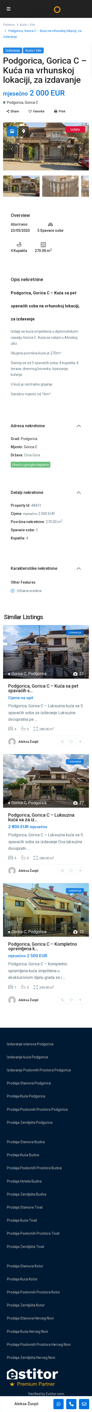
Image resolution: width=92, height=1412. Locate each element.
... (36, 719)
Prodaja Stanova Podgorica (29, 1083)
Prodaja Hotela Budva (24, 1181)
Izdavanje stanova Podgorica (30, 1044)
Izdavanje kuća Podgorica (27, 1057)
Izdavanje (13, 50)
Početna (9, 25)
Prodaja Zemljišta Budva (26, 1194)
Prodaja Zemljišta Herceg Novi (31, 1358)
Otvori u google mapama (30, 465)
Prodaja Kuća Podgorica (26, 1096)
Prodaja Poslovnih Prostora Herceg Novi (39, 1344)
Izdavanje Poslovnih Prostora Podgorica (39, 1070)
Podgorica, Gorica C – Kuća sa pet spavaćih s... (43, 688)
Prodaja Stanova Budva (26, 1142)
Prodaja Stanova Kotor (25, 1266)
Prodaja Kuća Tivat (22, 1220)
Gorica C (31, 102)
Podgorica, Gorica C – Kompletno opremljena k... (42, 946)
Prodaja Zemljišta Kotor (26, 1305)
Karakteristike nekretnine (34, 568)
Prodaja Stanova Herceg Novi (30, 1318)
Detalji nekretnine (27, 492)
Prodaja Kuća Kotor (22, 1279)
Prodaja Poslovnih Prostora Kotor (33, 1292)
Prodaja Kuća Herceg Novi (27, 1331)
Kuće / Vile (27, 25)
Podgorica (15, 102)
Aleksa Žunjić (28, 742)
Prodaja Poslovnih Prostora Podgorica (37, 1109)
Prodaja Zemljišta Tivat (25, 1247)
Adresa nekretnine (28, 425)
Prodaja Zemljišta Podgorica (29, 1122)
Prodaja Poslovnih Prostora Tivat (33, 1233)
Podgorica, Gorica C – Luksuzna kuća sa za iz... (41, 817)
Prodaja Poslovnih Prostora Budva (34, 1168)
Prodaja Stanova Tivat (25, 1207)
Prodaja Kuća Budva (23, 1155)
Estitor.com (55, 1394)
